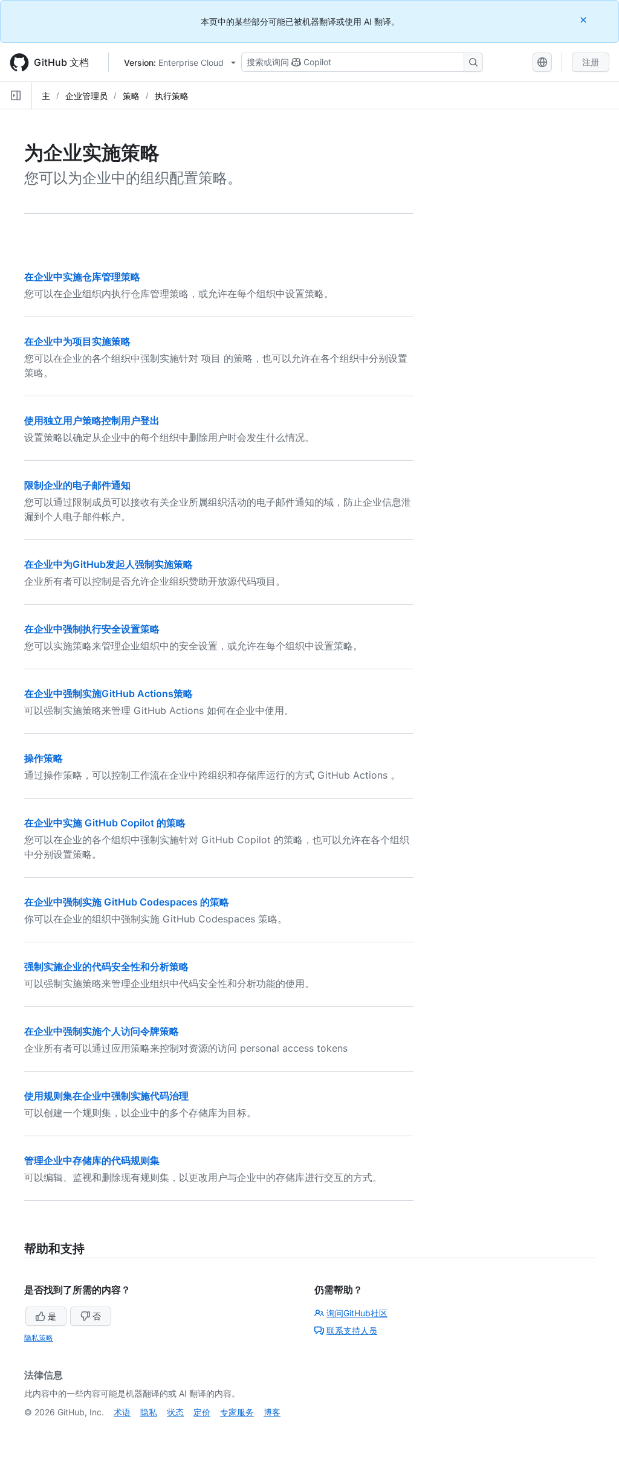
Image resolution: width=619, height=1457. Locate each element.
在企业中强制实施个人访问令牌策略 (101, 1031)
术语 (122, 1412)
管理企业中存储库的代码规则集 (92, 1160)
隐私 (148, 1412)
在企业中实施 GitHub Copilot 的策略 (105, 823)
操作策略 (43, 758)
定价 (201, 1412)
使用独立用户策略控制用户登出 (92, 420)
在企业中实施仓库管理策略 (82, 277)
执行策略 (172, 96)
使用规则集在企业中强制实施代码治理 (106, 1096)
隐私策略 (38, 1337)
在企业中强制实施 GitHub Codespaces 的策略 (126, 902)
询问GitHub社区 (356, 1313)
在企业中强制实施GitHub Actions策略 (108, 693)
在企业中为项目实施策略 (77, 341)
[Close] (584, 20)
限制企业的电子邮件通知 (77, 485)
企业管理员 (86, 96)
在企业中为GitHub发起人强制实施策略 (108, 564)
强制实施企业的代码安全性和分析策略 (106, 966)
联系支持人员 (351, 1330)
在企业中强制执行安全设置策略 (92, 629)
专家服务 (237, 1412)
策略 (131, 96)
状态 (175, 1412)
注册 (590, 62)
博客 (272, 1412)
